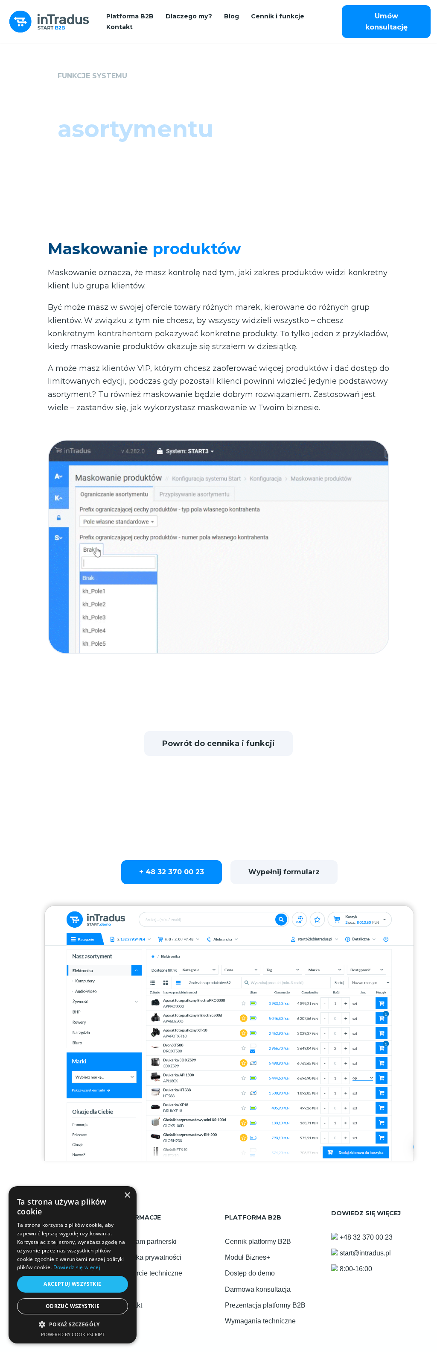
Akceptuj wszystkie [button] (72, 1283)
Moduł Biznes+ (247, 1257)
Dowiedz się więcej (76, 1267)
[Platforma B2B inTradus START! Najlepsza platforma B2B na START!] (49, 21)
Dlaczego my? (189, 16)
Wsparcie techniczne (150, 1273)
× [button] (127, 1195)
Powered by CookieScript (73, 1334)
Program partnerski (148, 1241)
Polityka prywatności (150, 1257)
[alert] (73, 1264)
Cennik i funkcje (277, 16)
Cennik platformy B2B (258, 1241)
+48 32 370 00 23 (366, 1237)
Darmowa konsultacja (258, 1289)
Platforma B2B (130, 16)
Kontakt (119, 27)
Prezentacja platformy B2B (265, 1305)
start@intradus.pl (365, 1253)
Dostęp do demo (250, 1273)
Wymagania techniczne (260, 1321)
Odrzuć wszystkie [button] (72, 1306)
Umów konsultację (386, 21)
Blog (231, 16)
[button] (72, 1324)
